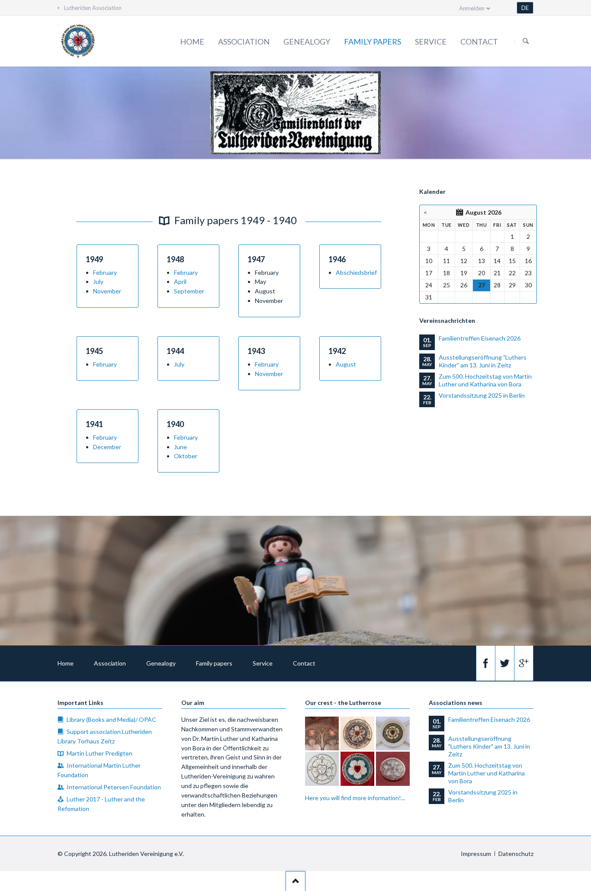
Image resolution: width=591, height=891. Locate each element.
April (180, 281)
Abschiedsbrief (356, 272)
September (189, 291)
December (107, 446)
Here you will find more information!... (355, 797)
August (346, 364)
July (98, 281)
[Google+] (523, 663)
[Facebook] (485, 663)
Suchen (525, 41)
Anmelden (472, 8)
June (180, 446)
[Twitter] (504, 663)
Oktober (185, 456)
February (105, 272)
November (107, 291)
